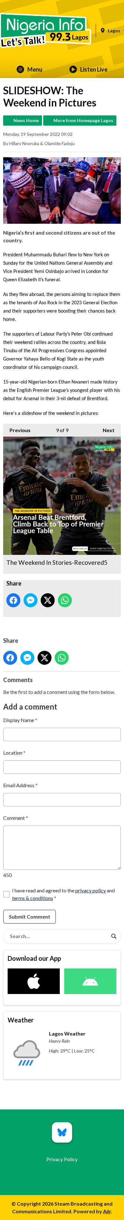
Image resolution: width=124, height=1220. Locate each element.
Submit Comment (29, 916)
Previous (17, 430)
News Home (26, 120)
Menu (34, 69)
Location (14, 753)
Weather (21, 1020)
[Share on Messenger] (31, 600)
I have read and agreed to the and (63, 894)
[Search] (114, 936)
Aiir (107, 1211)
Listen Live (93, 69)
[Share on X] (48, 600)
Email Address (20, 785)
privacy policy (90, 890)
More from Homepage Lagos (83, 120)
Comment (15, 818)
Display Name (20, 720)
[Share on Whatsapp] (65, 600)
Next (105, 430)
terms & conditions (32, 898)
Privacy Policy (62, 1159)
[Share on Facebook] (13, 600)
